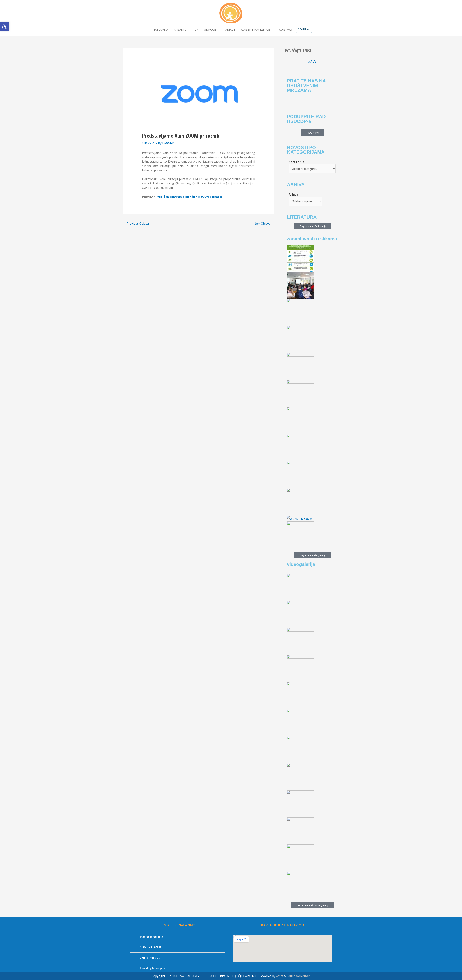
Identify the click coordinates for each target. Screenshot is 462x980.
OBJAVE (230, 30)
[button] (4, 26)
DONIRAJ (304, 29)
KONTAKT (286, 30)
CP (196, 30)
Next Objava (264, 224)
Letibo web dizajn (298, 976)
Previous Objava (136, 224)
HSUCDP (150, 143)
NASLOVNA (160, 30)
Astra (279, 976)
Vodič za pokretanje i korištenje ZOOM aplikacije (190, 196)
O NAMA (180, 30)
